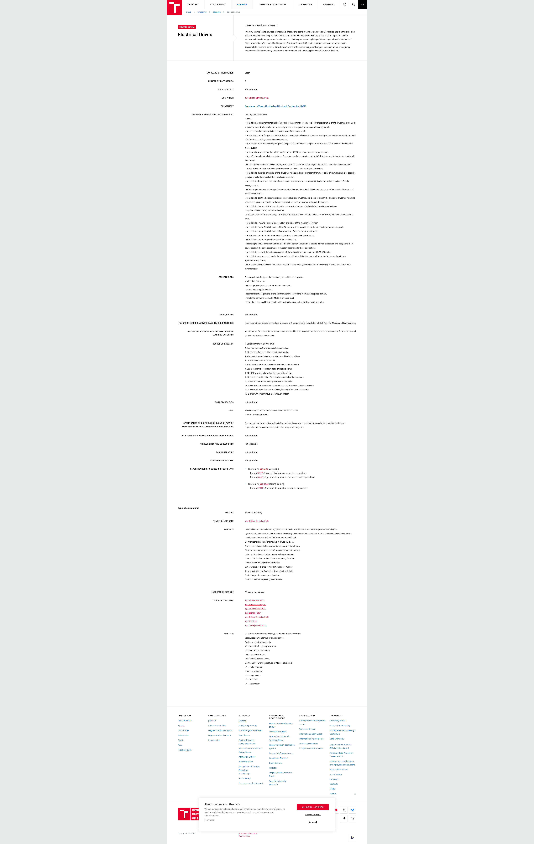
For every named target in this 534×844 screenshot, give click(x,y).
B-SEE (260, 473)
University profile (338, 720)
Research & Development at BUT (281, 725)
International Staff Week (310, 734)
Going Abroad (245, 752)
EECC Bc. (264, 469)
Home (188, 12)
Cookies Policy (244, 836)
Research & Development (272, 4)
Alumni (333, 793)
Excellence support (278, 731)
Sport (180, 740)
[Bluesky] (352, 810)
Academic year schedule (250, 730)
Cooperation (305, 4)
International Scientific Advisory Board (279, 738)
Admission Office (246, 756)
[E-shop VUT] (352, 818)
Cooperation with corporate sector (312, 722)
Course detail (233, 12)
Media (332, 788)
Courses (217, 12)
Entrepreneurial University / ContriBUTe (343, 732)
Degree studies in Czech (219, 735)
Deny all (313, 822)
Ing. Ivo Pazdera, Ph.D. (255, 600)
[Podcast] (344, 818)
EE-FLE (260, 488)
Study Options (218, 4)
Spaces (181, 725)
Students (242, 4)
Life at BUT (193, 4)
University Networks (308, 743)
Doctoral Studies (246, 740)
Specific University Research (277, 783)
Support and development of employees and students (342, 763)
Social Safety (245, 778)
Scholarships (244, 773)
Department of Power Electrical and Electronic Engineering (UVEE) (275, 106)
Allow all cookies (312, 807)
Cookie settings (313, 815)
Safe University (337, 738)
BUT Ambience (185, 720)
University (328, 4)
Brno (180, 745)
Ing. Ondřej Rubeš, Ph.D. (255, 625)
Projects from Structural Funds (280, 774)
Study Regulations (247, 743)
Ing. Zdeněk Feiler (253, 612)
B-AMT (260, 477)
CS (362, 4)
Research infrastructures (280, 753)
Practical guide (185, 750)
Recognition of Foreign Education (249, 768)
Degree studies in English (220, 730)
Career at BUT (336, 756)
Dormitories (183, 730)
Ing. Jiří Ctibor (251, 621)
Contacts (334, 784)
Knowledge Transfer (278, 758)
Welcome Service (307, 729)
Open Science (275, 763)
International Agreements (311, 738)
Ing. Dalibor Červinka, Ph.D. (257, 97)
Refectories (183, 735)
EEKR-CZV (264, 484)
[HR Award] (352, 837)
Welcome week (246, 761)
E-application (214, 740)
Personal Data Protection (250, 748)
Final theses (244, 735)
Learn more (209, 820)
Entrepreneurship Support (251, 783)
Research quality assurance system (282, 747)
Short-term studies (217, 725)
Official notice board (339, 748)
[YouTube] (335, 810)
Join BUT (212, 720)
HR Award (334, 779)
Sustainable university (340, 725)
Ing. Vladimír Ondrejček (255, 604)
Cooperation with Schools (311, 748)
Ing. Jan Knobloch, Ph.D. (255, 608)
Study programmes (248, 725)
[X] (344, 810)
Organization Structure (340, 744)
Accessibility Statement (248, 833)
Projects (273, 767)
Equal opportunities (339, 769)
